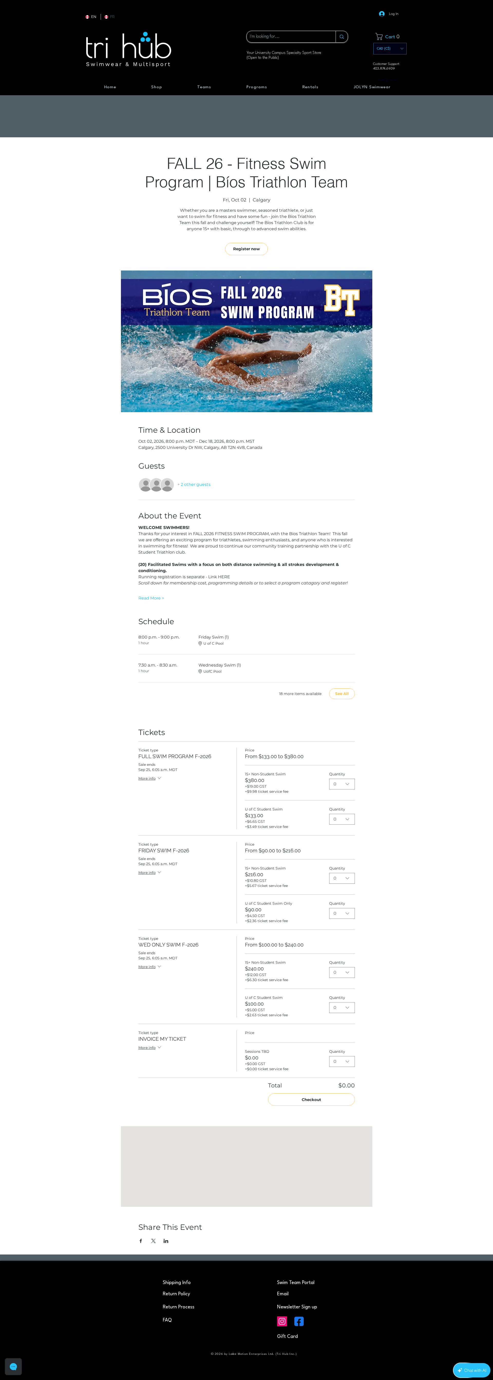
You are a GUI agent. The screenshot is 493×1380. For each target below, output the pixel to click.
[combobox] (342, 784)
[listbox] (390, 48)
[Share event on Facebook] (140, 1241)
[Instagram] (282, 1321)
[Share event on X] (153, 1241)
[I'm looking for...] (342, 36)
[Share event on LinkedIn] (166, 1241)
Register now (246, 248)
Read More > (151, 598)
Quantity (337, 774)
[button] (390, 36)
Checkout (311, 1099)
